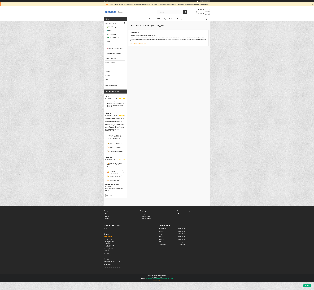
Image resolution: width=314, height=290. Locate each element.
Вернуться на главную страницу (139, 43)
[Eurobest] (110, 12)
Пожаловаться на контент (152, 278)
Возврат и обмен (110, 62)
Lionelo (107, 216)
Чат (308, 285)
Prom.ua (164, 275)
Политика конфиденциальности (111, 84)
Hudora (107, 218)
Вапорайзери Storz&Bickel (114, 53)
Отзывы (107, 71)
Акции (108, 41)
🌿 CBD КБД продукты (113, 27)
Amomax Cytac (205, 19)
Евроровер (145, 214)
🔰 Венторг (110, 30)
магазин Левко (146, 216)
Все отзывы (109, 195)
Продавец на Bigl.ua (157, 277)
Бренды (107, 75)
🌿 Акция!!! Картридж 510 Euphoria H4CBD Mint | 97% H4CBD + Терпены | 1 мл (115, 137)
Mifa (106, 214)
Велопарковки (181, 19)
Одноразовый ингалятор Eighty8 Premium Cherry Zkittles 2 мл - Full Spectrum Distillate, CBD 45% (115, 104)
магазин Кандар (146, 218)
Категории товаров (110, 23)
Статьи (107, 79)
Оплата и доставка (110, 58)
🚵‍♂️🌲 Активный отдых (113, 37)
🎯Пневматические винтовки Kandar (114, 49)
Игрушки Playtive (168, 19)
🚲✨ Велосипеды (111, 34)
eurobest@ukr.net (108, 256)
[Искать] (185, 12)
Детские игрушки (111, 44)
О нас (106, 66)
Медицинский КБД (154, 19)
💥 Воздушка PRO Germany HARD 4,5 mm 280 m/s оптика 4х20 (115, 165)
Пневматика (193, 19)
